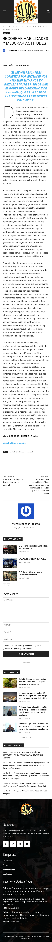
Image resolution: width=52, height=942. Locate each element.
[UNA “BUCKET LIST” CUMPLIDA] (10, 563)
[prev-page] (4, 585)
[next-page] (8, 585)
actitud (12, 452)
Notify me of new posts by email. (19, 649)
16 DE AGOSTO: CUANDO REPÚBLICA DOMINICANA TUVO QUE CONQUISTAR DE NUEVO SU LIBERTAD (23, 755)
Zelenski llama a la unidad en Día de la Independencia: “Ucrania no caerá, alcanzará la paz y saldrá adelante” (26, 915)
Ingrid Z (6, 752)
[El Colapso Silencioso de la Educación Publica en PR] (10, 576)
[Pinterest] (26, 57)
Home (5, 27)
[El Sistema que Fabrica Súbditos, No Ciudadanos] (10, 549)
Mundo (6, 908)
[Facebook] (13, 57)
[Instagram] (13, 844)
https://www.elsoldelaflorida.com (26, 528)
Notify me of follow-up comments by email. (23, 645)
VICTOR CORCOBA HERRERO (17, 50)
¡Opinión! (22, 27)
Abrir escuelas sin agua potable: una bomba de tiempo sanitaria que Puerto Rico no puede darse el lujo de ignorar (26, 765)
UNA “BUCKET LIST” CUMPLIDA (32, 559)
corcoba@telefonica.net (14, 443)
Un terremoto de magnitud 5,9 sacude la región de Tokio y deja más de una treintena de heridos (33, 695)
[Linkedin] (32, 57)
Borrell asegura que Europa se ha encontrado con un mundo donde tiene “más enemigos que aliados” (34, 726)
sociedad (30, 452)
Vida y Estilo (8, 895)
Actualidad (13, 27)
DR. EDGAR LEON (9, 762)
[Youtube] (27, 844)
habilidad (20, 452)
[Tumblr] (38, 57)
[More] (44, 57)
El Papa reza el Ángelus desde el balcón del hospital (13, 482)
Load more (25, 737)
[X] (20, 57)
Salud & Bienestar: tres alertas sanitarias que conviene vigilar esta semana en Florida (32, 681)
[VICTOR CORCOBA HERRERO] (4, 50)
